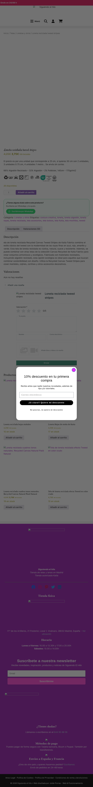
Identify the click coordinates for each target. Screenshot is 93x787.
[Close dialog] (74, 370)
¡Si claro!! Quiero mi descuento (46, 403)
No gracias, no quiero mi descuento (46, 410)
